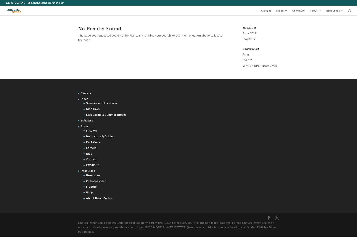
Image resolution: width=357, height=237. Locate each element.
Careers (91, 148)
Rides (280, 10)
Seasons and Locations (101, 103)
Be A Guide (93, 142)
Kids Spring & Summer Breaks (106, 114)
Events (247, 60)
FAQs (89, 192)
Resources (333, 10)
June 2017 (249, 33)
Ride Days (93, 109)
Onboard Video (96, 181)
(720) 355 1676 (16, 2)
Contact (91, 159)
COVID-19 (92, 165)
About (313, 10)
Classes (266, 10)
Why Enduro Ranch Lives (260, 65)
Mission (91, 130)
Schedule (298, 10)
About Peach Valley (99, 198)
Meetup (91, 186)
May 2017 (249, 39)
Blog (246, 54)
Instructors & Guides (100, 136)
